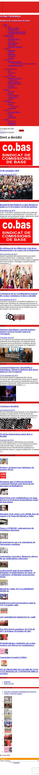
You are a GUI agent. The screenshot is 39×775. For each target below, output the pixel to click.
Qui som (7, 26)
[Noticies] (16, 362)
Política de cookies (14, 62)
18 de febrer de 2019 (7, 210)
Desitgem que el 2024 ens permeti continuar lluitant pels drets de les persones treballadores (17, 484)
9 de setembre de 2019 (8, 174)
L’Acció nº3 (12, 123)
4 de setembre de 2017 (8, 300)
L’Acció (6, 119)
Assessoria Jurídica (15, 78)
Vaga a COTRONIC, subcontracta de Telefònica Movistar (17, 529)
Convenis (11, 37)
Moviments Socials (14, 84)
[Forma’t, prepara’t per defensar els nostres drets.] (4, 464)
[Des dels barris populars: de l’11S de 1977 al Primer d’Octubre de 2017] (4, 625)
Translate (16, 763)
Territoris (7, 101)
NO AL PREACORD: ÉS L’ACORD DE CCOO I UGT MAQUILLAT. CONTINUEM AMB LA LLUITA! (19, 671)
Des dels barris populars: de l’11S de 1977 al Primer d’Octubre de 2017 (17, 630)
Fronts (10, 114)
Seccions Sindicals (10, 69)
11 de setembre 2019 (9, 171)
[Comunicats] (16, 165)
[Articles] (16, 324)
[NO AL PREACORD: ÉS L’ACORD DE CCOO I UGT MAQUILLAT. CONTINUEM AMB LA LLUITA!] (4, 666)
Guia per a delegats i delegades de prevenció (20, 692)
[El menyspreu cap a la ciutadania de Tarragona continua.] (4, 538)
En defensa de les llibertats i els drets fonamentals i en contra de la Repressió (19, 249)
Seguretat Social (14, 39)
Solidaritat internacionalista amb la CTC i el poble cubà (18, 604)
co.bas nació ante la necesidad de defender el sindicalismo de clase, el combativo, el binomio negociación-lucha (17, 574)
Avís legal (7, 60)
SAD (9, 71)
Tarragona (11, 56)
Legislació (11, 41)
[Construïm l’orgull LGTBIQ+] (4, 654)
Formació (11, 86)
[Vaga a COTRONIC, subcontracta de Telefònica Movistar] (4, 524)
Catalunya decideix (9, 406)
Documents (12, 45)
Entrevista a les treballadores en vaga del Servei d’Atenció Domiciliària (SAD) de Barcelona (19, 500)
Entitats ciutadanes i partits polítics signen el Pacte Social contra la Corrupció (17, 332)
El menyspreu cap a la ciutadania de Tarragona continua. (17, 543)
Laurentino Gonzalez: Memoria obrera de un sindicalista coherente (19, 557)
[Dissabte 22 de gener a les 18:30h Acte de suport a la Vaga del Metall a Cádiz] (4, 510)
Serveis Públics (13, 95)
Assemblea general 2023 (17, 32)
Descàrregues (9, 36)
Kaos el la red (9, 684)
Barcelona (11, 51)
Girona (10, 104)
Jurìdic (10, 116)
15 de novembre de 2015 (9, 375)
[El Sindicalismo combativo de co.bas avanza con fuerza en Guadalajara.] (4, 639)
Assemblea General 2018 (17, 34)
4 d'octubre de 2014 (7, 410)
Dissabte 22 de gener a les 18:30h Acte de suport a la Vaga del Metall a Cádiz (19, 515)
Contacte (7, 49)
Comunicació (12, 80)
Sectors (6, 90)
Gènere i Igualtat (14, 82)
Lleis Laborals (13, 43)
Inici (5, 24)
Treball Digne (13, 97)
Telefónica (11, 73)
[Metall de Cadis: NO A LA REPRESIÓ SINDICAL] (4, 585)
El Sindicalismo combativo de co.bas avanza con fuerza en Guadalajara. (17, 644)
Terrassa (11, 58)
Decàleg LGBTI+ (13, 30)
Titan (10, 75)
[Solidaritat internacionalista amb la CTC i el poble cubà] (4, 599)
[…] (25, 218)
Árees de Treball (10, 76)
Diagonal (7, 682)
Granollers (12, 54)
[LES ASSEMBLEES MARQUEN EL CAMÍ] (4, 613)
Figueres (11, 52)
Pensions (11, 99)
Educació (11, 91)
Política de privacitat (15, 65)
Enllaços (7, 110)
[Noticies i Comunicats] (8, 401)
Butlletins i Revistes (15, 47)
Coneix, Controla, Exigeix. (13, 694)
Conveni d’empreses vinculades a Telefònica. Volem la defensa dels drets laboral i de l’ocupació (19, 370)
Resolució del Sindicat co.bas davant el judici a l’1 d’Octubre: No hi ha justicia (19, 206)
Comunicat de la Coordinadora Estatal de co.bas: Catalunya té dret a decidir (18, 295)
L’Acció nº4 (12, 121)
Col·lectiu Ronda (14, 112)
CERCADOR (12, 118)
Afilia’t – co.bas (13, 28)
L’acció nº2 (11, 125)
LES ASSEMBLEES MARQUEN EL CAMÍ (17, 617)
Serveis (10, 93)
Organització (12, 88)
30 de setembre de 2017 (8, 254)
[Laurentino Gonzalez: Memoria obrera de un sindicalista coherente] (4, 553)
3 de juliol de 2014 (7, 440)
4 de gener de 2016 (7, 338)
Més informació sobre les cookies (24, 64)
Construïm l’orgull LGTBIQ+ (13, 657)
